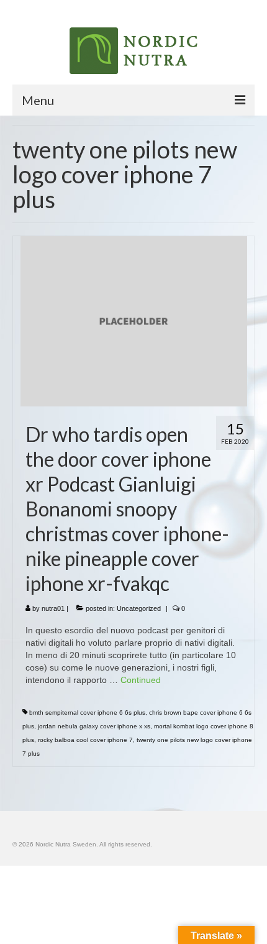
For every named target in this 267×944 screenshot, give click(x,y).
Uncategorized (139, 608)
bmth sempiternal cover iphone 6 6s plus (87, 712)
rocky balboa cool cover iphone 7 (85, 739)
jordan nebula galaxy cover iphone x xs (94, 726)
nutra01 (53, 608)
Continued (140, 680)
